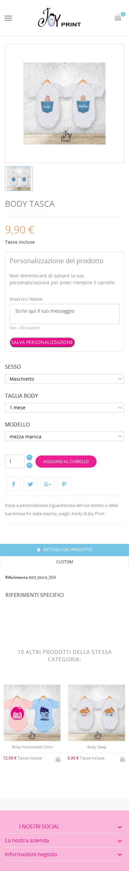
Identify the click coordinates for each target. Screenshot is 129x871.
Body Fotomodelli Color (32, 746)
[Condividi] (14, 484)
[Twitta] (30, 484)
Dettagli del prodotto (67, 549)
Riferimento (16, 577)
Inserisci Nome (26, 299)
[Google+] (47, 484)
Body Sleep (97, 746)
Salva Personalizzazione (42, 342)
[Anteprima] (27, 775)
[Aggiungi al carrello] (59, 758)
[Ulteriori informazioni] (38, 775)
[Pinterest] (64, 484)
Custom (64, 562)
